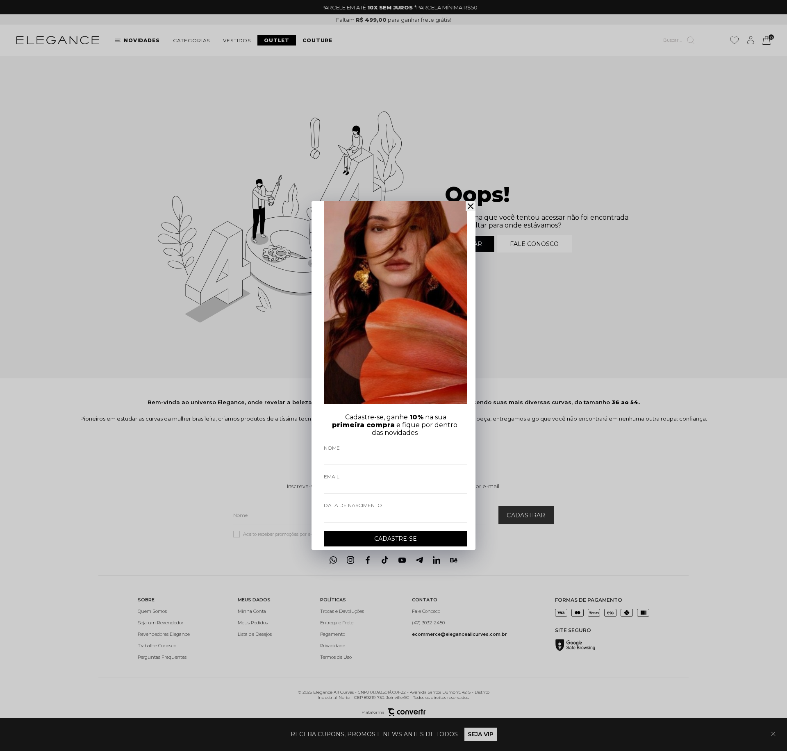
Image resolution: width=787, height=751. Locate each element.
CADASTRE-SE (395, 538)
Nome (332, 448)
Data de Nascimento (353, 505)
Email (331, 476)
